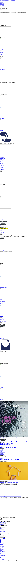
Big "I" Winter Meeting (2, 303)
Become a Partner (2, 547)
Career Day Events (2, 318)
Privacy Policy (1, 561)
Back (1, 170)
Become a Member (2, 449)
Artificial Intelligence (2, 158)
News (0, 323)
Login (0, 6)
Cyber (0, 231)
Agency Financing (2, 157)
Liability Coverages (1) (2, 532)
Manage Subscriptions (2, 350)
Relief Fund (1, 316)
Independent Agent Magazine (3, 55)
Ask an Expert (1, 49)
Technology (1, 130)
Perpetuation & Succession (3, 166)
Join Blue (1, 225)
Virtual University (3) (2, 524)
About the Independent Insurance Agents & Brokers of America (7, 0)
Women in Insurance (2, 302)
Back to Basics (1, 52)
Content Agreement (2, 562)
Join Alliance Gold (2, 226)
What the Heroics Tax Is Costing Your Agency (8, 445)
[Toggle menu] (3, 455)
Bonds (0, 230)
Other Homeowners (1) (2, 531)
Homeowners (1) (2, 530)
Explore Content (2, 24)
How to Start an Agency (3, 142)
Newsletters (1, 399)
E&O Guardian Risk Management (4, 53)
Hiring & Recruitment (2, 69)
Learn (0, 10)
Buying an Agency (2, 159)
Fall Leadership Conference (3, 301)
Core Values (1, 2)
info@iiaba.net (3, 538)
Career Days (1, 160)
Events (1, 299)
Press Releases (1, 387)
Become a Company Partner (3, 287)
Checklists (1, 161)
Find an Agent (1, 453)
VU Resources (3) (2, 520)
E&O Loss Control (2, 165)
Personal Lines (1, 54)
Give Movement (2, 319)
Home (0, 542)
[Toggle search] (1, 455)
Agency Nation (2, 338)
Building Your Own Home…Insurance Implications (9, 459)
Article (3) (1, 528)
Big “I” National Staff (2, 451)
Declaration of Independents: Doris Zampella (8, 447)
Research (1, 558)
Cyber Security (1, 163)
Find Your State (2, 5)
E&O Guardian (2, 549)
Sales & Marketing (2, 118)
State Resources (2, 4)
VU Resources (1, 458)
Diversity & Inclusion (2, 553)
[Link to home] (2, 7)
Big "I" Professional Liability (3, 183)
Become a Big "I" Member (3, 321)
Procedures (1, 167)
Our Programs (1, 1)
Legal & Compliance (2, 81)
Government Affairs (2, 250)
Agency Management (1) (3, 522)
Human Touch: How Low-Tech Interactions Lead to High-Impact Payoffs (13, 437)
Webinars (1, 550)
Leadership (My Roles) (2, 3)
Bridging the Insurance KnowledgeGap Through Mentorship (6, 444)
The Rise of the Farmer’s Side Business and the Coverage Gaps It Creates (13, 441)
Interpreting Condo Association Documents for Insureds (10, 496)
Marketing (1, 552)
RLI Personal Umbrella (2, 229)
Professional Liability (2, 168)
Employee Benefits (2, 164)
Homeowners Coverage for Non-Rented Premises (9, 482)
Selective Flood (2, 232)
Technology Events (2, 304)
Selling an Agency (2, 169)
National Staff (1, 544)
